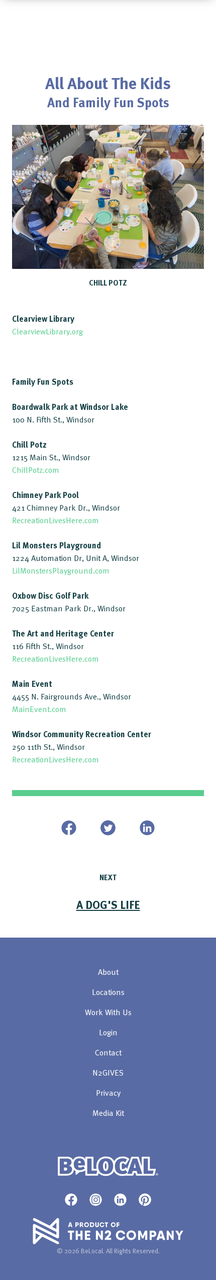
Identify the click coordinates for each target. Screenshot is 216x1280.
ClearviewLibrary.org (47, 331)
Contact (108, 1052)
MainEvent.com (39, 709)
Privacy (108, 1093)
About (108, 972)
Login (108, 1032)
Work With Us (108, 1012)
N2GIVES (108, 1072)
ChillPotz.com (35, 470)
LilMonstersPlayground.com (61, 570)
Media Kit (108, 1113)
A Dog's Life (108, 904)
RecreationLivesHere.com (55, 520)
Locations (108, 992)
